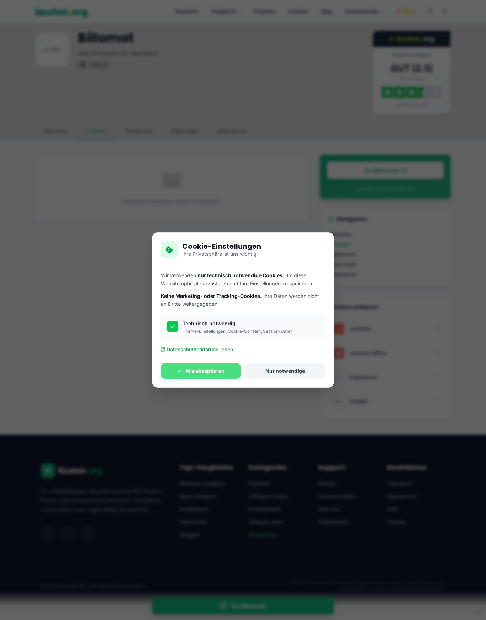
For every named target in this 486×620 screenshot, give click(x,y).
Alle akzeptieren (204, 371)
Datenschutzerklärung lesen (200, 349)
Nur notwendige (285, 371)
